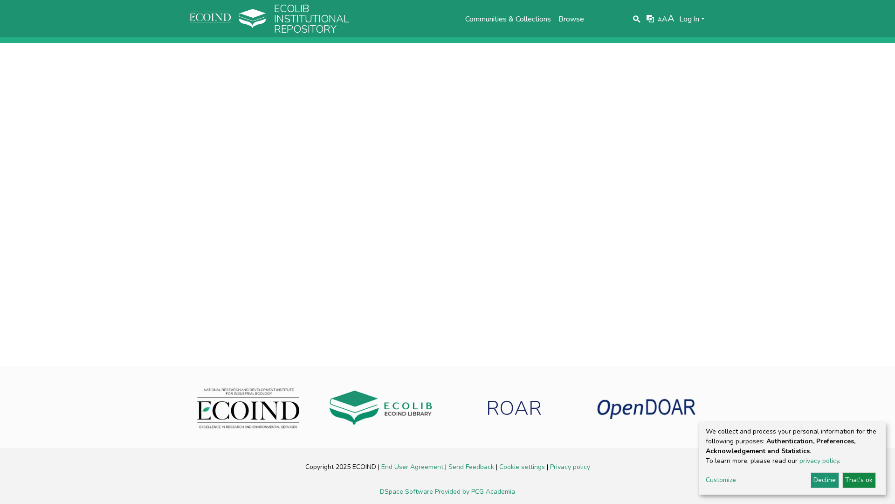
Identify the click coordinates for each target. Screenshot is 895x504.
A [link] (660, 19)
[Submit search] (637, 19)
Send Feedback (472, 466)
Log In (689, 19)
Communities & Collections (508, 19)
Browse (571, 19)
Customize (721, 480)
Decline (824, 480)
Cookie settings (523, 466)
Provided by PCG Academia (475, 491)
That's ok (859, 480)
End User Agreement (413, 466)
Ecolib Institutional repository (311, 19)
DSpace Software (407, 491)
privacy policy (819, 460)
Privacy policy (570, 466)
